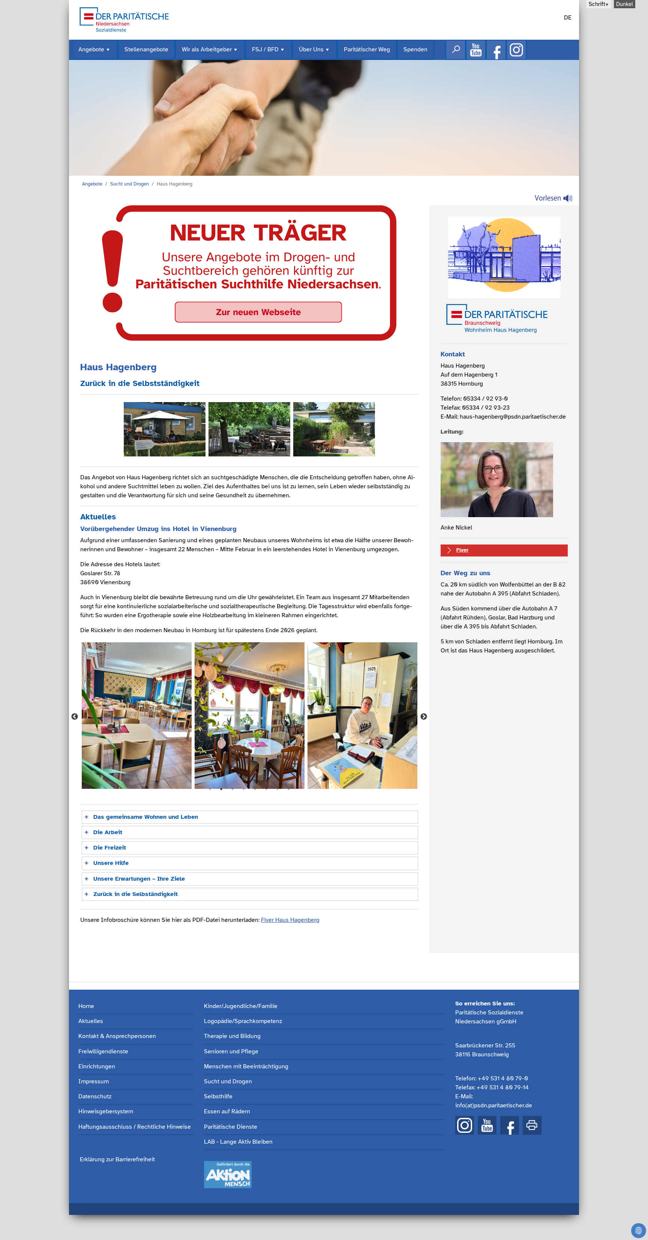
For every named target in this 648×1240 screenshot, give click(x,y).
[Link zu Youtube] (476, 50)
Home (86, 1006)
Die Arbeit (107, 832)
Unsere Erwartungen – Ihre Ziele (139, 879)
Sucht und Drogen (129, 184)
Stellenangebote (146, 49)
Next (424, 717)
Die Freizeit (109, 847)
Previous (74, 717)
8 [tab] (288, 789)
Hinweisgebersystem (105, 1111)
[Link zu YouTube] (487, 1125)
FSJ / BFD (268, 53)
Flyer (462, 550)
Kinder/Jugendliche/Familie (241, 1006)
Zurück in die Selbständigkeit (135, 894)
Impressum (93, 1081)
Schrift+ (599, 4)
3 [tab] (232, 789)
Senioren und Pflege (231, 1051)
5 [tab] (255, 789)
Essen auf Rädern (227, 1111)
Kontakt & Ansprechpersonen (117, 1036)
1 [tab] (210, 789)
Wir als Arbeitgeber (210, 53)
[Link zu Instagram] (516, 50)
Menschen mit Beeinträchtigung (246, 1066)
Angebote (94, 53)
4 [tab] (244, 789)
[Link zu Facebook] (496, 50)
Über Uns (314, 53)
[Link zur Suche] (456, 50)
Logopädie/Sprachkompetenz (243, 1021)
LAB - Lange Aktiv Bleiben (238, 1142)
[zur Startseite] (124, 19)
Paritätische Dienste (230, 1127)
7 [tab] (277, 789)
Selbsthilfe (218, 1096)
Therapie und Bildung (232, 1036)
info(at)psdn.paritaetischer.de (493, 1105)
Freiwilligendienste (103, 1051)
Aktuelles (90, 1021)
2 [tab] (221, 789)
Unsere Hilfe (111, 863)
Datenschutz (94, 1096)
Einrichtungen (96, 1066)
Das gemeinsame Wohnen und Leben (145, 817)
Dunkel (624, 4)
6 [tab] (266, 789)
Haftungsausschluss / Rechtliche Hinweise (134, 1127)
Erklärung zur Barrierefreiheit (117, 1159)
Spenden (416, 49)
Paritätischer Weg (367, 49)
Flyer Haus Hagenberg (290, 920)
